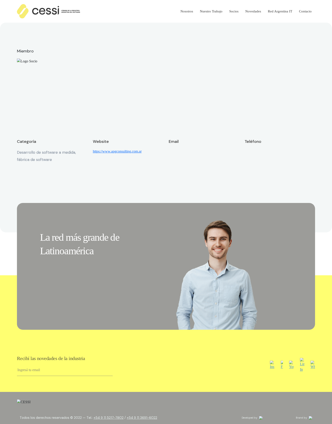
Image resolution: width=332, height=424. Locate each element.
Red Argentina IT (280, 11)
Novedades (253, 11)
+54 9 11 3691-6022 (142, 417)
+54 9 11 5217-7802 (109, 417)
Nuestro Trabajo (211, 11)
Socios (233, 11)
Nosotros (186, 11)
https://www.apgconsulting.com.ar (117, 151)
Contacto (305, 11)
